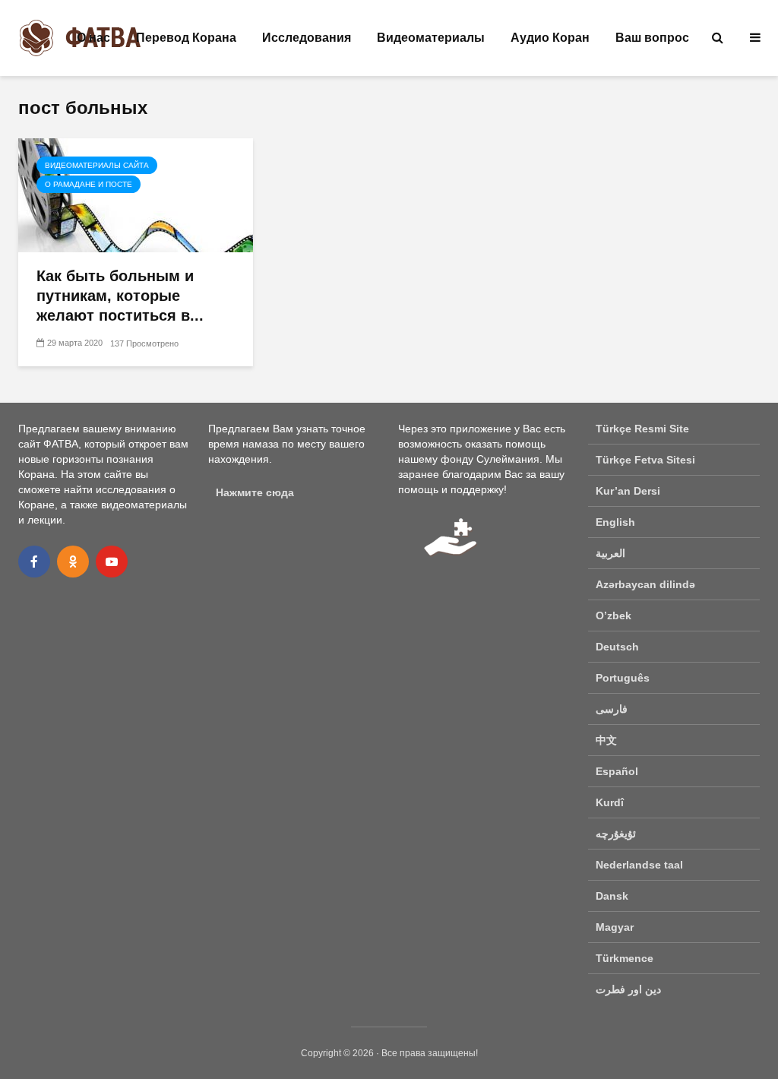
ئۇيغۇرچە (616, 833)
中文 (606, 740)
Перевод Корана (186, 37)
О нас (93, 37)
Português (623, 678)
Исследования (306, 37)
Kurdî (610, 802)
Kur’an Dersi (628, 491)
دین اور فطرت (628, 989)
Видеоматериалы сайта (97, 165)
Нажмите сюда (255, 492)
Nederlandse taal (639, 865)
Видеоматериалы (431, 37)
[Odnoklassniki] (73, 561)
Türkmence (624, 958)
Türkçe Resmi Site (642, 428)
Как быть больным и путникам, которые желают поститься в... (120, 295)
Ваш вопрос (652, 37)
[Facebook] (34, 561)
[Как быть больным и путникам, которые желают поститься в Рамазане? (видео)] (135, 194)
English (615, 522)
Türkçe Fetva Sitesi (645, 460)
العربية (610, 553)
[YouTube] (112, 561)
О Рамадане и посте (88, 184)
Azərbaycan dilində (645, 584)
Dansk (612, 896)
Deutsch (617, 647)
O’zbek (613, 615)
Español (617, 771)
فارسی (612, 709)
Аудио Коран (550, 37)
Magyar (615, 927)
